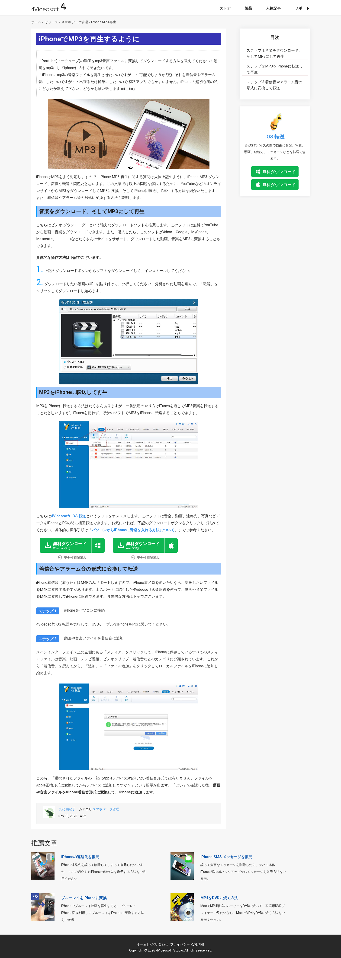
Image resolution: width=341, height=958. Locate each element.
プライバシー (180, 944)
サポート (302, 8)
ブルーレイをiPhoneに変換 (84, 898)
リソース (51, 22)
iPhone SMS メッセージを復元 (226, 857)
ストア (225, 8)
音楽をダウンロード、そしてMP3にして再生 (274, 53)
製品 (248, 8)
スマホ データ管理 (74, 22)
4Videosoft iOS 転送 (68, 516)
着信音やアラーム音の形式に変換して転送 (274, 85)
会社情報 (197, 944)
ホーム (36, 22)
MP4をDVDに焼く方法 (219, 898)
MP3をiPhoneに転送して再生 (275, 69)
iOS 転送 (275, 137)
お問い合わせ (158, 944)
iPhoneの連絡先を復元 (80, 857)
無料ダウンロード (279, 171)
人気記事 (273, 8)
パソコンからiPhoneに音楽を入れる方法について (133, 530)
